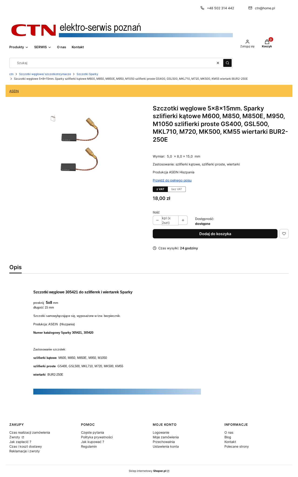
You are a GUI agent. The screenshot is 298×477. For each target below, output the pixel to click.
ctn (11, 74)
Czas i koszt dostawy (25, 446)
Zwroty (15, 437)
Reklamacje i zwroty (24, 451)
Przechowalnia (164, 442)
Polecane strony (236, 446)
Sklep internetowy (147, 471)
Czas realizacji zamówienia (29, 432)
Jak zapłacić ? (20, 442)
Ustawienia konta (166, 446)
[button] (227, 63)
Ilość (156, 212)
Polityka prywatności (97, 437)
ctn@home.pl (265, 8)
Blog (227, 437)
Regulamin (89, 446)
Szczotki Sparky (87, 74)
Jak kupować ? (92, 442)
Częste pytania (92, 432)
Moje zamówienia (166, 437)
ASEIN (14, 91)
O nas (228, 432)
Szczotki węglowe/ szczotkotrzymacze (45, 74)
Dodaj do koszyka (215, 233)
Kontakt (230, 442)
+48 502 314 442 (220, 8)
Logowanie (161, 432)
